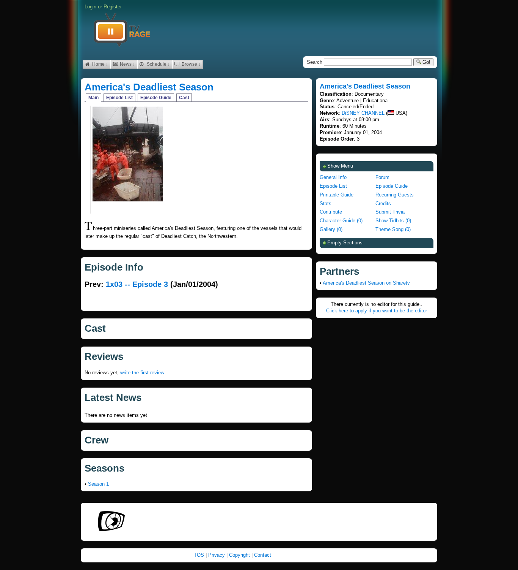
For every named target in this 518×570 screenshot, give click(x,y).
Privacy (217, 555)
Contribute (331, 212)
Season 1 (98, 484)
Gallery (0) (331, 229)
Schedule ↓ (158, 64)
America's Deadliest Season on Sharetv (366, 283)
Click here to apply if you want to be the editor (376, 311)
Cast (184, 97)
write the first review (142, 372)
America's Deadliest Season (149, 87)
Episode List (119, 97)
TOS (200, 555)
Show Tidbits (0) (393, 220)
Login (90, 7)
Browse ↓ (191, 64)
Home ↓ (99, 64)
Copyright (240, 555)
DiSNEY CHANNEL (363, 113)
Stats (325, 203)
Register (113, 7)
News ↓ (127, 64)
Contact (262, 555)
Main (93, 97)
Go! (425, 62)
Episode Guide (155, 97)
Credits (383, 203)
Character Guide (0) (341, 220)
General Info (333, 177)
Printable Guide (336, 195)
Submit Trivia (390, 212)
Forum (382, 177)
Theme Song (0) (393, 229)
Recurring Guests (394, 195)
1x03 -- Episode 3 (137, 284)
